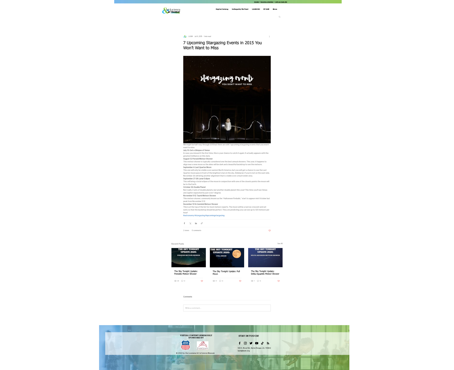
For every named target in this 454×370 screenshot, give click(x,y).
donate (256, 2)
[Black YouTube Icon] (257, 343)
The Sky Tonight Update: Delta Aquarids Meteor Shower (265, 272)
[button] (279, 17)
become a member (267, 2)
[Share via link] (202, 223)
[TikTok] (262, 343)
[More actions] (269, 36)
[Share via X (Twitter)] (190, 223)
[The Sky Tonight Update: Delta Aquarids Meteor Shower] (265, 257)
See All (280, 243)
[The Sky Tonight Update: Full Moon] (227, 257)
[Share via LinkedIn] (196, 223)
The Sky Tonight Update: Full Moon (226, 272)
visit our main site (281, 2)
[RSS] (268, 343)
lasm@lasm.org (244, 351)
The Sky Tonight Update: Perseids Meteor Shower (186, 272)
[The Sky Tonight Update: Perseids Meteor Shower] (188, 257)
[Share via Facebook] (184, 223)
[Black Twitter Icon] (251, 343)
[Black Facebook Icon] (240, 343)
